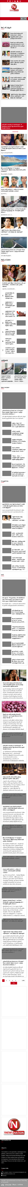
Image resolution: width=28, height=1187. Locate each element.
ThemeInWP (5, 1182)
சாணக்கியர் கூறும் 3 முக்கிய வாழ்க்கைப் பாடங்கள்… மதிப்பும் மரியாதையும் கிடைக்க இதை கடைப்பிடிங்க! (10, 350)
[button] (22, 18)
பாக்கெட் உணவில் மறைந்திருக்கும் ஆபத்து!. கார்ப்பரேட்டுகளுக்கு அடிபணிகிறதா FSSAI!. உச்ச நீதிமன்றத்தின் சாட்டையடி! (18, 433)
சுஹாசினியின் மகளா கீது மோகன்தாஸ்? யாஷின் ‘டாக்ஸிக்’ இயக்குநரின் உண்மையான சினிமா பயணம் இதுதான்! (13, 148)
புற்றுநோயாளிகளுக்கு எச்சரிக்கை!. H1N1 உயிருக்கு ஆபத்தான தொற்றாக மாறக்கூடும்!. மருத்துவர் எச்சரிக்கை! (19, 441)
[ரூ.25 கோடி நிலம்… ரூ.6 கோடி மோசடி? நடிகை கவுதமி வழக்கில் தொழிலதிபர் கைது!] (6, 550)
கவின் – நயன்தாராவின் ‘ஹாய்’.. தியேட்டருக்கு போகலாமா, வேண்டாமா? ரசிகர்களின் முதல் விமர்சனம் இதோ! (19, 535)
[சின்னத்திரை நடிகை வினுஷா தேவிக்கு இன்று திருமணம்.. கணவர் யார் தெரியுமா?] (6, 526)
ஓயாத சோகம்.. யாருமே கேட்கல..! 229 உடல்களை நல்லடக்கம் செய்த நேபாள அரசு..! (18, 653)
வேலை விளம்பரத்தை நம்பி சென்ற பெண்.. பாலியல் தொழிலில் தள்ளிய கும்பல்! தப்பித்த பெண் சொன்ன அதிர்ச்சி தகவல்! (16, 36)
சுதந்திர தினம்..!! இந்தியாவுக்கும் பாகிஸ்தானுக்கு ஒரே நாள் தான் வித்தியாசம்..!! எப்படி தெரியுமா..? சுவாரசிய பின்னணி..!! (10, 305)
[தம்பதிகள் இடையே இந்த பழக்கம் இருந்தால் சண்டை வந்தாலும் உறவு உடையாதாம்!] (21, 295)
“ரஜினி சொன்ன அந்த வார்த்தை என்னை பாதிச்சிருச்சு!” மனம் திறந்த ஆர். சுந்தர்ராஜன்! (18, 96)
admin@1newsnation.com (8, 1173)
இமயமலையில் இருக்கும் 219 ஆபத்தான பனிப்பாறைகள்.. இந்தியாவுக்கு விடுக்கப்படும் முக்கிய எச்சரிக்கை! (17, 71)
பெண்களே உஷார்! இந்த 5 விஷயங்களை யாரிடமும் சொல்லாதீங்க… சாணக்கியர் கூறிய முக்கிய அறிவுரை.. (14, 284)
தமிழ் (2, 1185)
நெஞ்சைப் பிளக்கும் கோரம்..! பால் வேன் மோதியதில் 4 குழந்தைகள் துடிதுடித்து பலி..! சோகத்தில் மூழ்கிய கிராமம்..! (17, 88)
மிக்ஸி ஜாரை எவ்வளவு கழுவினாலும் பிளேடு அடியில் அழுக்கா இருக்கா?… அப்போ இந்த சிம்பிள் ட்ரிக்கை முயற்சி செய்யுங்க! (10, 341)
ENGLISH (8, 1185)
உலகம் (2, 574)
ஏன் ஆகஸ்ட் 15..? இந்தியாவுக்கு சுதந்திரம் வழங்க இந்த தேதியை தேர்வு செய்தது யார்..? (10, 323)
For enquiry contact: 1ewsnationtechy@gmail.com (14, 1172)
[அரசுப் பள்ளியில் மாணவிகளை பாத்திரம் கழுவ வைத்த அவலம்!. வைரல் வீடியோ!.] (6, 448)
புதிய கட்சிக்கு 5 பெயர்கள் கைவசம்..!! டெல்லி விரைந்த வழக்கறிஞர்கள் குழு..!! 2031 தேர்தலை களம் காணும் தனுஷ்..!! (18, 567)
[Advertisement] (14, 1001)
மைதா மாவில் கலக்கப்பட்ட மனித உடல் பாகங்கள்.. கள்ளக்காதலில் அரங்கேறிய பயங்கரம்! (18, 79)
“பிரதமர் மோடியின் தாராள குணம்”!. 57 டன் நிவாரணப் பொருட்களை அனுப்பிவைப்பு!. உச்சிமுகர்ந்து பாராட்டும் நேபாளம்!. (19, 628)
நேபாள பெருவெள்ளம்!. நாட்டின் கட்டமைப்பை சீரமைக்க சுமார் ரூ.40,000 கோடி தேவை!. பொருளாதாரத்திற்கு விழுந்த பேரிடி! (18, 620)
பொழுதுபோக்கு (4, 481)
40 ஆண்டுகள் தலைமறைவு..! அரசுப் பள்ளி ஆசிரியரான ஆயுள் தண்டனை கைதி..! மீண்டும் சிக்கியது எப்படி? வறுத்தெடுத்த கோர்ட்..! (19, 474)
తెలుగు (14, 1185)
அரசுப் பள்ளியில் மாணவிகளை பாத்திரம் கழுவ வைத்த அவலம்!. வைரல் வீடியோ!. (19, 449)
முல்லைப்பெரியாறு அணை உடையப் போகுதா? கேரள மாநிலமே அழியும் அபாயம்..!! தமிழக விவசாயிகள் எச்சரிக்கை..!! (13, 251)
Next (25, 369)
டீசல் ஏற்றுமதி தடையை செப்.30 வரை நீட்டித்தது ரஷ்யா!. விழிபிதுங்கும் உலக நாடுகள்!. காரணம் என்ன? (18, 612)
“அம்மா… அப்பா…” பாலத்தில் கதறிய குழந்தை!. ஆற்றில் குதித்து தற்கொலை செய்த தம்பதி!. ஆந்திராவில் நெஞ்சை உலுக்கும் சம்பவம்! (18, 457)
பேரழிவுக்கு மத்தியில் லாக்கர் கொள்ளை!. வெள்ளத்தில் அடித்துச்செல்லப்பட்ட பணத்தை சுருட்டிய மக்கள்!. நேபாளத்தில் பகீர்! (18, 636)
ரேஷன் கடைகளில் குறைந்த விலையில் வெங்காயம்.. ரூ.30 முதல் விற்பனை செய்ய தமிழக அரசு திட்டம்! (17, 45)
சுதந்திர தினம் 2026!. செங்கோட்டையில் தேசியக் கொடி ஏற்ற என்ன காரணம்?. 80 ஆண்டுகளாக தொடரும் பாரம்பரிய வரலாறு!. (10, 314)
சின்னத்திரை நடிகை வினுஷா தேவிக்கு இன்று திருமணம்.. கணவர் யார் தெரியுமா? (19, 526)
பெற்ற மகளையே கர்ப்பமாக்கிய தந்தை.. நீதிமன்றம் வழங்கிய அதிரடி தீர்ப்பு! (17, 62)
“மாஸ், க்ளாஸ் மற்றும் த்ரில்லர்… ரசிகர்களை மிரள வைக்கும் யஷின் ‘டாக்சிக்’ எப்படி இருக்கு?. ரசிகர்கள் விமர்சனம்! (18, 559)
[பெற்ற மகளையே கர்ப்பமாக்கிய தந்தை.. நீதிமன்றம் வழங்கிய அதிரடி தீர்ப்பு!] (6, 62)
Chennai (4, 1175)
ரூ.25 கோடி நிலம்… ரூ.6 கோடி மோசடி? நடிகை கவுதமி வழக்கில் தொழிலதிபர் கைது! (19, 551)
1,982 (23, 980)
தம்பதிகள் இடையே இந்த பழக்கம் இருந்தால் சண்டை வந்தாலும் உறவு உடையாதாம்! (9, 295)
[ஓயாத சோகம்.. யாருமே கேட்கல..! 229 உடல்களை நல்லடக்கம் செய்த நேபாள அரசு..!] (6, 652)
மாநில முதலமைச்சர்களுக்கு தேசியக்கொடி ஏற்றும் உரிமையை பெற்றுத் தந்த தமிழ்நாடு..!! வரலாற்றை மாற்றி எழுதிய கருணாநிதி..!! (10, 332)
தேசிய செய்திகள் (5, 387)
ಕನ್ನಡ (20, 1185)
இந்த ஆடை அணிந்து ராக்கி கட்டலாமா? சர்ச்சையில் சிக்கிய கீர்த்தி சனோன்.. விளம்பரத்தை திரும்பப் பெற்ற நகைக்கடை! (18, 543)
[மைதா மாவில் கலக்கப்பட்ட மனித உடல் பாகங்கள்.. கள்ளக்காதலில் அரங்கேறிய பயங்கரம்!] (6, 79)
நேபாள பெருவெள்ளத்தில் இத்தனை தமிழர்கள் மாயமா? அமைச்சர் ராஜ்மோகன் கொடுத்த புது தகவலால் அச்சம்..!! (19, 645)
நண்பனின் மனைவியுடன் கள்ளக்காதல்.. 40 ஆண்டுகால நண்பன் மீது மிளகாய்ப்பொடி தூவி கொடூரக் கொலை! (17, 54)
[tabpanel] (14, 118)
